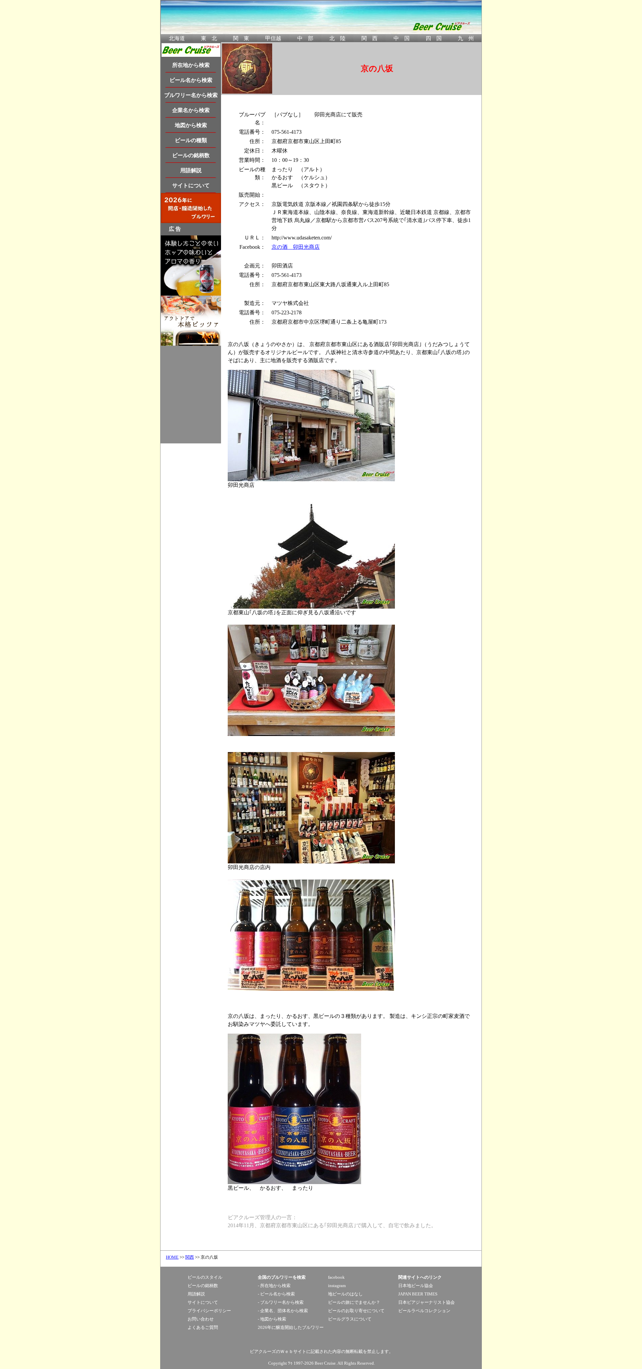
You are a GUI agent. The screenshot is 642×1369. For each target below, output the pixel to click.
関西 (189, 1257)
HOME (172, 1257)
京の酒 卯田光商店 (296, 247)
